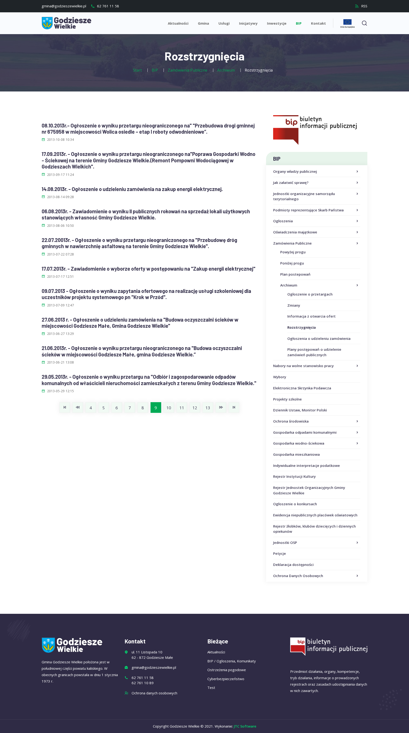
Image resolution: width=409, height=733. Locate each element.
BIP (299, 23)
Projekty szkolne (287, 399)
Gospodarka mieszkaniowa (296, 454)
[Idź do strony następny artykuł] (221, 407)
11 (181, 407)
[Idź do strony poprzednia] (77, 407)
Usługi (224, 23)
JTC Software (245, 726)
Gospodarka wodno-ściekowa (298, 443)
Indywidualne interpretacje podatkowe (306, 465)
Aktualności (178, 23)
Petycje (279, 553)
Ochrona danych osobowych (154, 693)
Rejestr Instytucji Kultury (294, 476)
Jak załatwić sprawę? (290, 182)
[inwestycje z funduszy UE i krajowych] (347, 22)
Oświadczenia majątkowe (295, 232)
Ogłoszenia (283, 221)
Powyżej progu (293, 252)
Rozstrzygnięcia (301, 327)
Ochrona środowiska (291, 421)
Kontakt (318, 23)
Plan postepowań (295, 274)
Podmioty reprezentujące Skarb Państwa (308, 210)
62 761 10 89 (143, 682)
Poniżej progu (292, 263)
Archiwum (288, 285)
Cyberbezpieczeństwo (225, 678)
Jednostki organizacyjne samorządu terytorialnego (304, 196)
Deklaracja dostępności (293, 564)
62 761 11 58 (107, 6)
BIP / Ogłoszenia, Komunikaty (231, 661)
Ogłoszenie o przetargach (310, 294)
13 (207, 407)
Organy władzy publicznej (295, 171)
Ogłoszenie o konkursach (295, 503)
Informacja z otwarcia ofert (311, 316)
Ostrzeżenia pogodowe (226, 669)
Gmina (203, 23)
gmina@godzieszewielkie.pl (64, 6)
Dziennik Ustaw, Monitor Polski (300, 410)
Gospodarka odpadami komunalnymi (305, 432)
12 (194, 407)
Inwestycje (276, 23)
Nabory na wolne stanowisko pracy (303, 365)
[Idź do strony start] (64, 407)
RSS (363, 6)
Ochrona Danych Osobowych (298, 575)
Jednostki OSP (285, 542)
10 (168, 407)
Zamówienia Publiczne (292, 243)
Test (211, 687)
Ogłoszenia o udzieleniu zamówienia (319, 338)
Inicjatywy (248, 23)
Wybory (279, 376)
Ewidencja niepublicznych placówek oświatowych (315, 515)
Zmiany (293, 305)
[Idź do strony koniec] (234, 407)
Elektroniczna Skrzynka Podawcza (302, 388)
